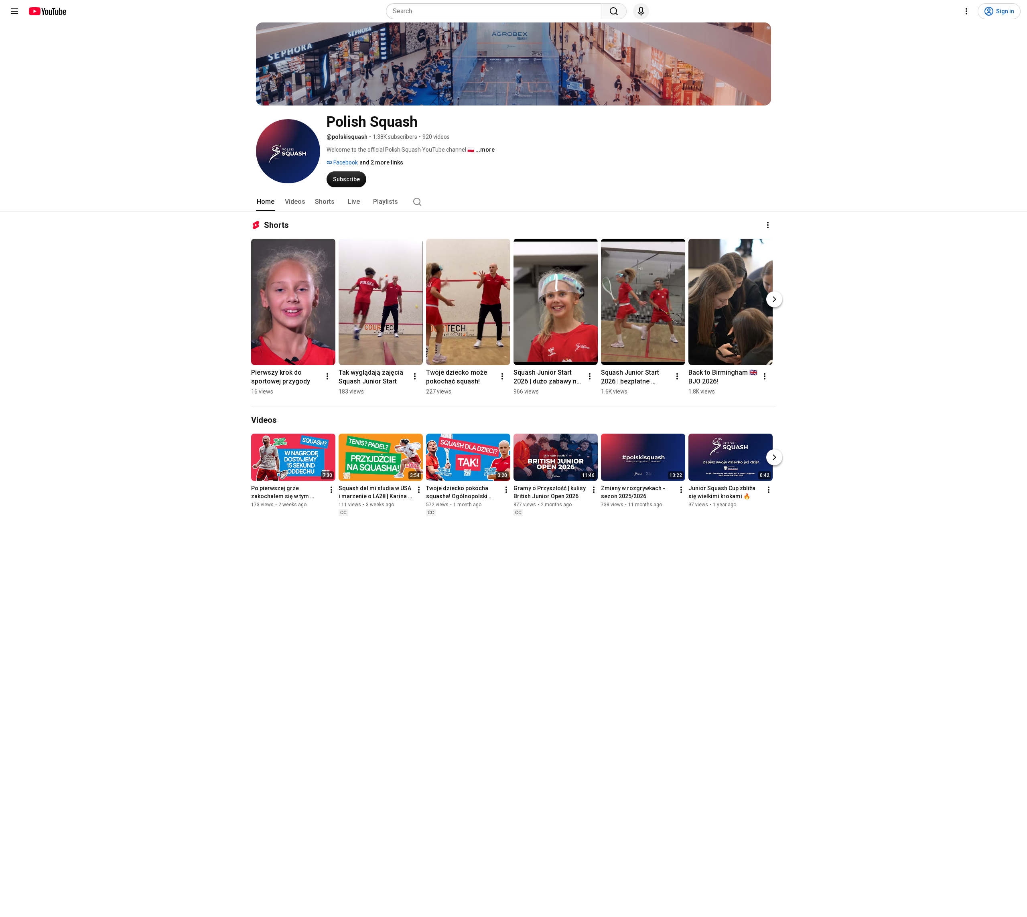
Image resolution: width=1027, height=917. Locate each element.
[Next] (774, 299)
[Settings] (966, 11)
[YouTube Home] (47, 11)
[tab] (265, 201)
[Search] (614, 11)
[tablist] (513, 201)
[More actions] (768, 225)
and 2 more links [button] (381, 162)
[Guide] (14, 11)
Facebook (345, 162)
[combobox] (496, 11)
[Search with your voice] (641, 11)
